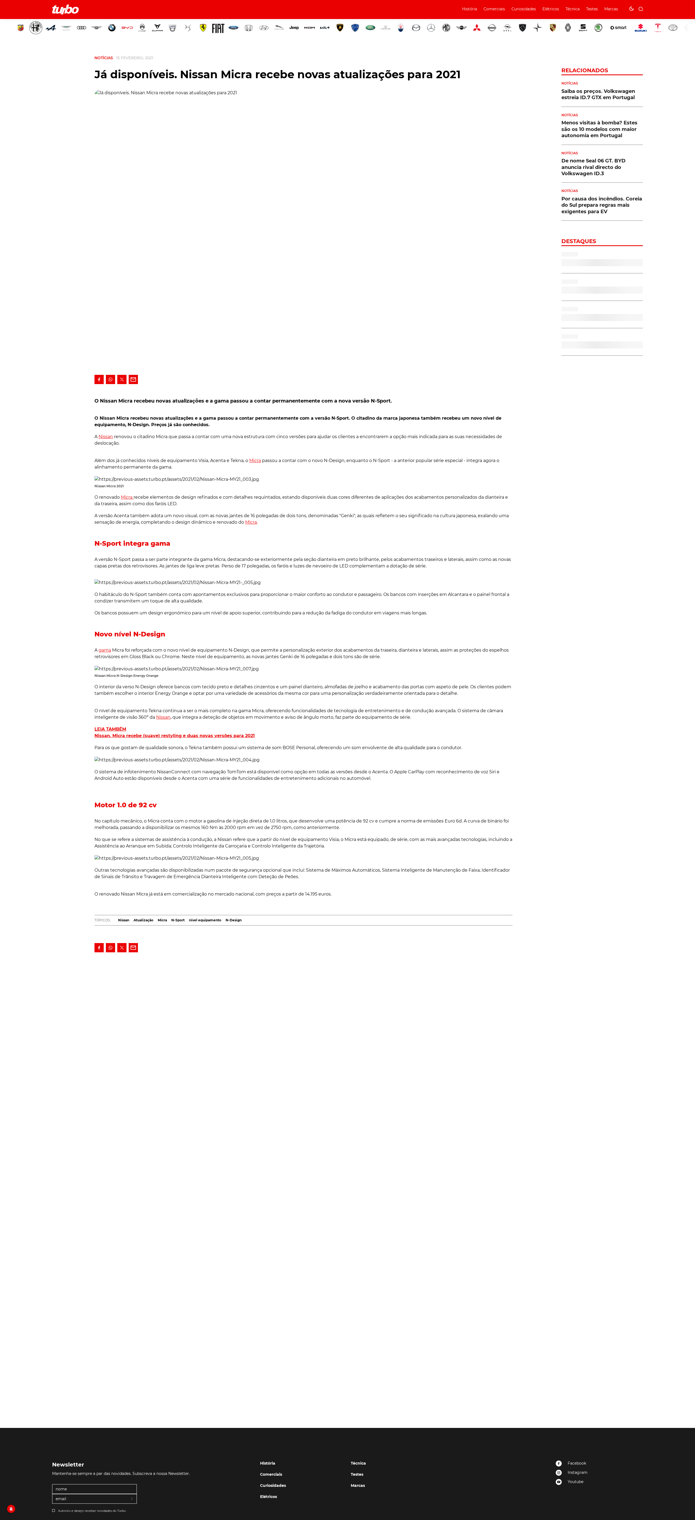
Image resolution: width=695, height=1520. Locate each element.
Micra (255, 460)
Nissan (106, 436)
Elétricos (550, 9)
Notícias (103, 57)
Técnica (573, 9)
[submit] (132, 1499)
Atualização (143, 920)
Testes (592, 9)
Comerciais (494, 9)
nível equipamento (205, 920)
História (469, 9)
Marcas (611, 9)
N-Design (234, 920)
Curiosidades (523, 9)
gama (105, 650)
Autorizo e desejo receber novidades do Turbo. (92, 1511)
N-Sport (178, 920)
